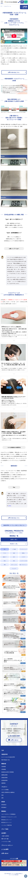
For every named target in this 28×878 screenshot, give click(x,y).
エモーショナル (14, 564)
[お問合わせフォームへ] (22, 2)
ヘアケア (23, 557)
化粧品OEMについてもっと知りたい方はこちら (14, 525)
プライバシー (7, 845)
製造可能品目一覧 (5, 759)
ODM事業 (3, 769)
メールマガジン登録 (5, 841)
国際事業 (3, 783)
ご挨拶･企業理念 (5, 836)
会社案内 (3, 833)
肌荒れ (23, 553)
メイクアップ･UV (23, 560)
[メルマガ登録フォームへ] (26, 2)
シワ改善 (14, 549)
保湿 (14, 553)
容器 (2, 795)
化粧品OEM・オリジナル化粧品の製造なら (14, 874)
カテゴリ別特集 (4, 789)
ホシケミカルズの (8, 757)
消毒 (5, 564)
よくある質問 (4, 849)
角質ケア (4, 557)
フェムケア (14, 568)
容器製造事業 (4, 780)
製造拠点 (3, 811)
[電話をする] (19, 2)
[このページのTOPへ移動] (25, 876)
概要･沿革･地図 (4, 838)
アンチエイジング (23, 549)
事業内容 (3, 763)
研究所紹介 (3, 804)
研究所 (3, 801)
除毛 (14, 560)
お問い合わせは (13, 72)
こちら (9, 505)
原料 (2, 798)
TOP (2, 750)
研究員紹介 (3, 807)
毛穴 (14, 557)
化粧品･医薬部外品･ (8, 792)
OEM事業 (3, 766)
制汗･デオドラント (23, 564)
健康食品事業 (4, 775)
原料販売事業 (4, 777)
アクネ (4, 553)
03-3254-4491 (15, 736)
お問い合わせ (14, 740)
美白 (5, 549)
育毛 (5, 560)
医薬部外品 (7, 772)
